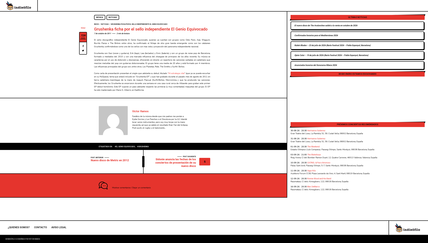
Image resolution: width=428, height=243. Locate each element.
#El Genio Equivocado (125, 146)
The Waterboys (314, 154)
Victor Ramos (140, 111)
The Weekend (313, 146)
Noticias (113, 17)
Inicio (96, 24)
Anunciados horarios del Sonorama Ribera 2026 (315, 65)
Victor (83, 28)
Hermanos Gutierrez (316, 130)
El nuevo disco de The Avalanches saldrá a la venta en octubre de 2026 (325, 25)
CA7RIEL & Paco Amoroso (318, 162)
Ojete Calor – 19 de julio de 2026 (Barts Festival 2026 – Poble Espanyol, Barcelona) (331, 55)
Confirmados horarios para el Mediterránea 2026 (316, 35)
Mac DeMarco (313, 186)
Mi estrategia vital (176, 73)
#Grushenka (143, 146)
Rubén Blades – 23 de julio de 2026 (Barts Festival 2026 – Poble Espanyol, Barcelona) (332, 45)
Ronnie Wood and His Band (319, 178)
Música (99, 17)
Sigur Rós (311, 170)
